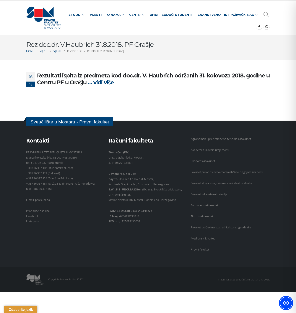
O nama (114, 15)
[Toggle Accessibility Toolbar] (286, 303)
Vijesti (96, 15)
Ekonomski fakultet (203, 161)
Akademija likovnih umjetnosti (210, 150)
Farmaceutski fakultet (204, 205)
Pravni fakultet (200, 249)
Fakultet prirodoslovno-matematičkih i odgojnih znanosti (227, 172)
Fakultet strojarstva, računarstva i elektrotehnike (221, 183)
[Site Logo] (43, 18)
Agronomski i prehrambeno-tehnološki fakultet (221, 139)
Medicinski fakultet (203, 238)
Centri (135, 15)
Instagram (32, 221)
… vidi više (101, 82)
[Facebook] (259, 26)
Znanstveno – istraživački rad (226, 15)
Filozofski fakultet (202, 216)
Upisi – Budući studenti (171, 15)
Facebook (32, 216)
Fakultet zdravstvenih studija (209, 194)
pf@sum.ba (42, 200)
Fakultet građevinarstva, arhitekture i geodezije (221, 227)
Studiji (74, 15)
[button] (266, 15)
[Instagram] (266, 26)
